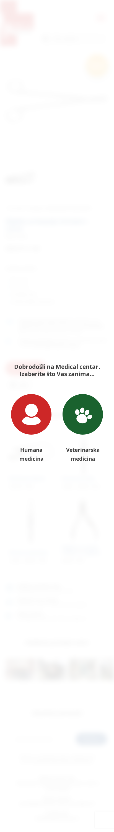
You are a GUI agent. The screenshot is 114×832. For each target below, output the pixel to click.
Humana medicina (31, 454)
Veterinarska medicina (83, 454)
